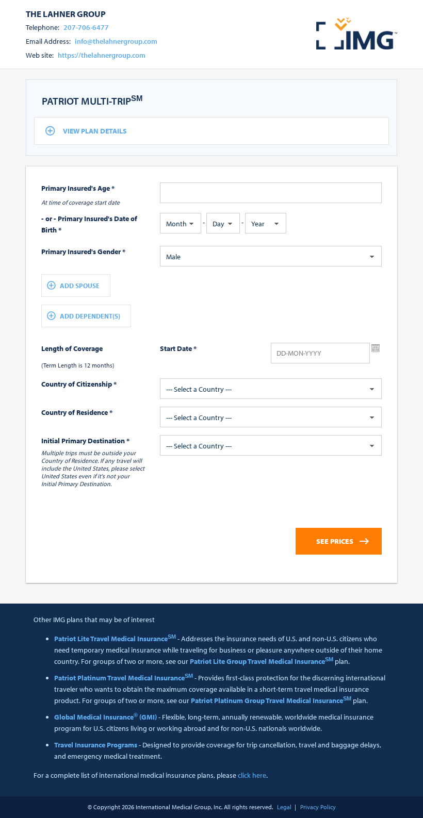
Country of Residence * (76, 412)
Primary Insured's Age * (78, 188)
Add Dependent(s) (90, 316)
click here (252, 775)
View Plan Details (95, 131)
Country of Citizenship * (79, 384)
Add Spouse (80, 285)
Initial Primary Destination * (85, 440)
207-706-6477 (86, 27)
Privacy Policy (318, 807)
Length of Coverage (72, 348)
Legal (284, 807)
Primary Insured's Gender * (83, 251)
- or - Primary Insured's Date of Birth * (89, 224)
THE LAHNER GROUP (66, 13)
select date (375, 348)
